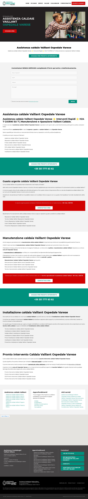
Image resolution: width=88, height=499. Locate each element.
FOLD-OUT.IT (70, 496)
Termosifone (37, 407)
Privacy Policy (72, 483)
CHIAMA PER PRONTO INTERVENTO (44, 56)
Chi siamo (34, 3)
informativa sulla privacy (33, 101)
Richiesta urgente (78, 3)
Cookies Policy (81, 483)
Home (27, 3)
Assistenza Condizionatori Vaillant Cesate (44, 471)
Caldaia (36, 401)
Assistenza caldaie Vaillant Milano (15, 394)
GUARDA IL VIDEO (8, 465)
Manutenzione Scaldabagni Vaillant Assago (44, 459)
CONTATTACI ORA (44, 208)
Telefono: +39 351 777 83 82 (11, 460)
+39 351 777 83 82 (68, 453)
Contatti (66, 464)
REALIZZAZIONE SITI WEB (79, 496)
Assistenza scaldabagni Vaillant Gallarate (43, 452)
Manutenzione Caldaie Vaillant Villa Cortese (44, 467)
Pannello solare (38, 405)
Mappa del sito (63, 483)
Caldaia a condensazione (41, 404)
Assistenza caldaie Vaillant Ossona (15, 396)
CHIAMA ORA (9, 31)
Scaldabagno (38, 402)
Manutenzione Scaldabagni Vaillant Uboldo (44, 460)
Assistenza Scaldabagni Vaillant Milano (71, 468)
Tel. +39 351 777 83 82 (23, 483)
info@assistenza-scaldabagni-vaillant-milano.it (71, 458)
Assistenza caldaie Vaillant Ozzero (15, 397)
